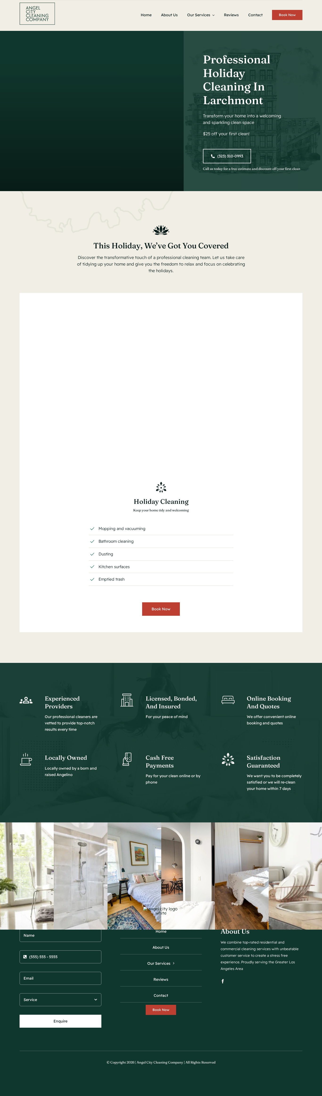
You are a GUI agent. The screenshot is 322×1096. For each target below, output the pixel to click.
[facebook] (223, 981)
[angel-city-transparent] (37, 4)
